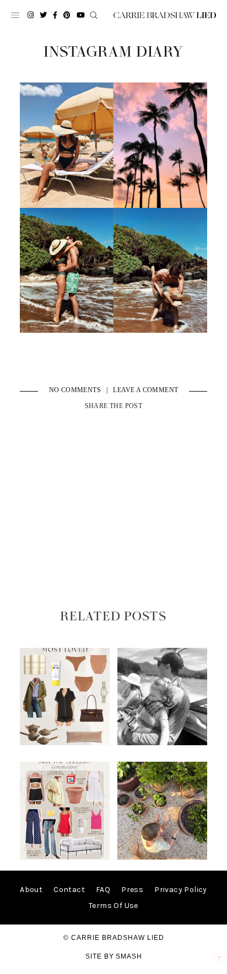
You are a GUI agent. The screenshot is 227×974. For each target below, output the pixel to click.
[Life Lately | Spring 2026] (162, 857)
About (31, 889)
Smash (129, 956)
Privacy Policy (180, 889)
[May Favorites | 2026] (65, 857)
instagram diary (113, 52)
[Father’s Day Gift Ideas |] (162, 742)
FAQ (103, 889)
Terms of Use (113, 905)
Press (132, 889)
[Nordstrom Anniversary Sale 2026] (65, 742)
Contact (69, 889)
